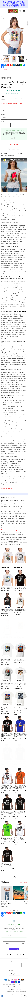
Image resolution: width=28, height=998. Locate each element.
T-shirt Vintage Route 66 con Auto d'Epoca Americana (6, 660)
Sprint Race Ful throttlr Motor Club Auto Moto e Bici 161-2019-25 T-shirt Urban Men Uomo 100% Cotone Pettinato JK (20, 787)
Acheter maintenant (14, 149)
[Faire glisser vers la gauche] (1, 59)
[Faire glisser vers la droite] (26, 59)
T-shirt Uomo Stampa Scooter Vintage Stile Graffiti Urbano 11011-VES (6, 637)
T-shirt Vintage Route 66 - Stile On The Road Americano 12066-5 (20, 684)
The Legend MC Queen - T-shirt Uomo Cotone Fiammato (7, 588)
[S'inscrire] (23, 943)
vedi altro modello (6, 488)
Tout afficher (14, 877)
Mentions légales (11, 994)
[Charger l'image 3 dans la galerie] (14, 59)
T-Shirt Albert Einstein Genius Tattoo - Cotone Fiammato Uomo (20, 588)
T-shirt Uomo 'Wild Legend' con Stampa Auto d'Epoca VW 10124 (20, 610)
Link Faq (6, 69)
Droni (14, 902)
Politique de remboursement (19, 986)
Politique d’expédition (21, 991)
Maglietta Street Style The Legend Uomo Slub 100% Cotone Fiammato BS (6, 904)
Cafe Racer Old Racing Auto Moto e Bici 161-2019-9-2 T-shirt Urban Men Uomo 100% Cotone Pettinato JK (20, 839)
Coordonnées (19, 994)
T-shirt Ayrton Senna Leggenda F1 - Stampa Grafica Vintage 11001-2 (20, 708)
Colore (3, 114)
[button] (3, 11)
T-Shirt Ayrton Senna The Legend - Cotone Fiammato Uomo (20, 566)
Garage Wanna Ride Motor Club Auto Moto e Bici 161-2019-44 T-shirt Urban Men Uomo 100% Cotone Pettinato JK (20, 763)
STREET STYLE (10, 984)
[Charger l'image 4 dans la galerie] (21, 59)
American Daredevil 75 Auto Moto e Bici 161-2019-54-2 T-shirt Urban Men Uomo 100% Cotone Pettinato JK (20, 735)
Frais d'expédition (11, 98)
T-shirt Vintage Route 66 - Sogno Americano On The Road (7, 684)
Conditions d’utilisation (9, 991)
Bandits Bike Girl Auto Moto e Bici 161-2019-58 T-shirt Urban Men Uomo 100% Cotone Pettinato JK (7, 735)
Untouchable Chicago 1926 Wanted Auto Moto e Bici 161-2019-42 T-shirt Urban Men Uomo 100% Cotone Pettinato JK (7, 787)
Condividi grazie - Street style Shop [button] (12, 103)
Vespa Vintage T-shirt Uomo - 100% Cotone (6, 566)
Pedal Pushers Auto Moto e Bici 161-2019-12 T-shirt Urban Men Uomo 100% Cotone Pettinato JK (7, 838)
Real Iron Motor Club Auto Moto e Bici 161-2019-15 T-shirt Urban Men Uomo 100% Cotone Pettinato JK (20, 813)
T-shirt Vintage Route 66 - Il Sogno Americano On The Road (20, 660)
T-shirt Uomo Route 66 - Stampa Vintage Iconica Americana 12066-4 (7, 708)
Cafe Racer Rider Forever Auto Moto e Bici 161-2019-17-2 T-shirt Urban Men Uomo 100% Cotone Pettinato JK (7, 813)
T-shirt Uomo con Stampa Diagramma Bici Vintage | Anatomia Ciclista (19, 637)
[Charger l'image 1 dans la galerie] (6, 59)
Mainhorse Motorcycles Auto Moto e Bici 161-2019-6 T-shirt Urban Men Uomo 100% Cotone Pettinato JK (7, 865)
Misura (3, 107)
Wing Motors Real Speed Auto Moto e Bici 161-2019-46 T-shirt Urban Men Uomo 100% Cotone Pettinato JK (7, 763)
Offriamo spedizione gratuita (11, 530)
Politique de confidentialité (15, 989)
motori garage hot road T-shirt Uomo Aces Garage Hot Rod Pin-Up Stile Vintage (7, 610)
